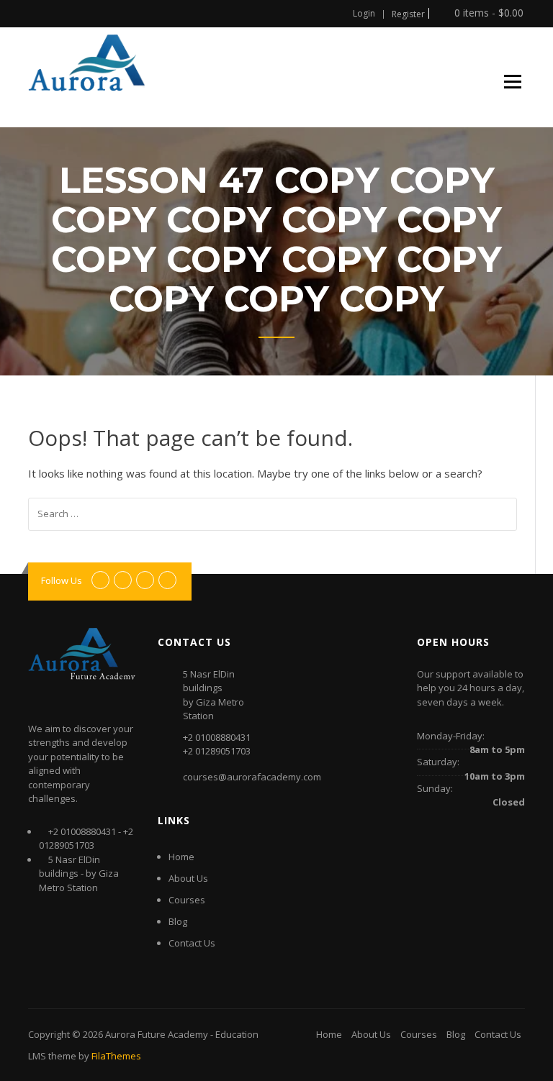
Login (364, 14)
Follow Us (61, 580)
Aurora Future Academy (156, 1034)
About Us (188, 878)
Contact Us (191, 942)
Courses (186, 899)
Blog (177, 921)
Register (408, 14)
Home (181, 856)
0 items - (487, 13)
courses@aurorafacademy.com (252, 776)
